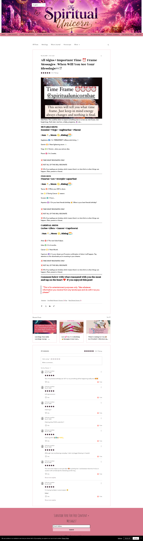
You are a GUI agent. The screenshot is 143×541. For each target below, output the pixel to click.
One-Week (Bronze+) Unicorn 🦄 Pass (57, 300)
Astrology (45, 44)
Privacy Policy (65, 538)
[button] (108, 44)
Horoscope (67, 44)
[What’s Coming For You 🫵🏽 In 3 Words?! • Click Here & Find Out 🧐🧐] (98, 327)
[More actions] (101, 56)
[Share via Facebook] (41, 306)
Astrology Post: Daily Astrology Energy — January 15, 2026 (42, 338)
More (76, 44)
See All (108, 317)
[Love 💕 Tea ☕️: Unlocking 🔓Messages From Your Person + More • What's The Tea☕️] (71, 327)
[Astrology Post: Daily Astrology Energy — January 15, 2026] (45, 327)
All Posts (35, 44)
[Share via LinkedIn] (50, 306)
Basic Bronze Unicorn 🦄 (75, 300)
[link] (107, 4)
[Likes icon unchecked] (46, 382)
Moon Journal (55, 44)
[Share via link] (54, 306)
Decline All (127, 538)
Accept (136, 538)
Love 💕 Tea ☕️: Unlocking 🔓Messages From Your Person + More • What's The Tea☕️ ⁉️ (71, 338)
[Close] (141, 538)
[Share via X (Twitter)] (46, 306)
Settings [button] (120, 538)
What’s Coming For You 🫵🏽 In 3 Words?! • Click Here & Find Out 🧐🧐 (97, 338)
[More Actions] (101, 372)
